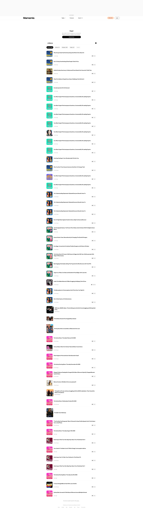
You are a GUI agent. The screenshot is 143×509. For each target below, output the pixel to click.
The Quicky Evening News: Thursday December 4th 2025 (67, 364)
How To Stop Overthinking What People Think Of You (66, 61)
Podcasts (72, 18)
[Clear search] (96, 43)
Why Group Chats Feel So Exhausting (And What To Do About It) (69, 52)
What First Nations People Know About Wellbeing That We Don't (69, 79)
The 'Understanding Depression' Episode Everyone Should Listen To (70, 193)
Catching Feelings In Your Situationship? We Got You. (66, 158)
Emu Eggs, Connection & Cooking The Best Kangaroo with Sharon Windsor (71, 246)
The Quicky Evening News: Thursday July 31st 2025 (65, 474)
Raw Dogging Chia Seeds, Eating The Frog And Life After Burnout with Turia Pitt (72, 263)
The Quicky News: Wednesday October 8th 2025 (65, 401)
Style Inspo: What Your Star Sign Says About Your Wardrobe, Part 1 (69, 466)
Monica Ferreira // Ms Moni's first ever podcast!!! (65, 382)
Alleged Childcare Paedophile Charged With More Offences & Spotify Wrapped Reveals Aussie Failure (74, 373)
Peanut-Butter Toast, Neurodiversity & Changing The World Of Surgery (70, 237)
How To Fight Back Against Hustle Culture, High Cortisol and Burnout (70, 219)
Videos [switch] (72, 47)
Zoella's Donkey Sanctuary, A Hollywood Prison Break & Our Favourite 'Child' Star (73, 70)
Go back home (71, 37)
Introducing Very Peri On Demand (61, 88)
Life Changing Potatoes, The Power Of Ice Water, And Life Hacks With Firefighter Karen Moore (74, 228)
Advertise (70, 507)
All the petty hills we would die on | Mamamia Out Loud (67, 328)
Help (66, 507)
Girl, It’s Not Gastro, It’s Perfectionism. (63, 299)
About (59, 507)
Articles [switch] (57, 47)
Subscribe (110, 17)
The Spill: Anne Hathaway (60, 412)
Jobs (74, 507)
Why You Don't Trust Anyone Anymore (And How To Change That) (69, 167)
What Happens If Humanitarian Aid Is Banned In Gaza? (66, 355)
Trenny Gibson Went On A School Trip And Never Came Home (68, 346)
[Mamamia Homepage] (28, 18)
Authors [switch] (78, 47)
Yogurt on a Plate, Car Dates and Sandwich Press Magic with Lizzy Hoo (70, 272)
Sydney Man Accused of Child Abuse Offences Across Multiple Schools (70, 492)
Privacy (78, 507)
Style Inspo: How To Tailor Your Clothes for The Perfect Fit (67, 457)
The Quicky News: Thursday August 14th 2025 (64, 430)
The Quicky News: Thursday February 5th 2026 (65, 338)
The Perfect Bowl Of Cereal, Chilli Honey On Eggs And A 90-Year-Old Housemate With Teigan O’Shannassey (74, 255)
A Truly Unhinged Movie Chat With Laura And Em (65, 483)
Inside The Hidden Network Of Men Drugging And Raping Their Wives (70, 281)
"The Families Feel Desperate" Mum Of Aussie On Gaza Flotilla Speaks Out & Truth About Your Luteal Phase (74, 422)
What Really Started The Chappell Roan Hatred (65, 318)
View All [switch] (49, 47)
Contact (63, 507)
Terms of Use (83, 507)
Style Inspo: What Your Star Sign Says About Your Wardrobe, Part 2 (69, 439)
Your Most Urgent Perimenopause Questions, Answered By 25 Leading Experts (72, 96)
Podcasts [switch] (64, 47)
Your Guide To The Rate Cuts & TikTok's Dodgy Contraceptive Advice (70, 448)
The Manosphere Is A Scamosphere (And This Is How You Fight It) (69, 290)
